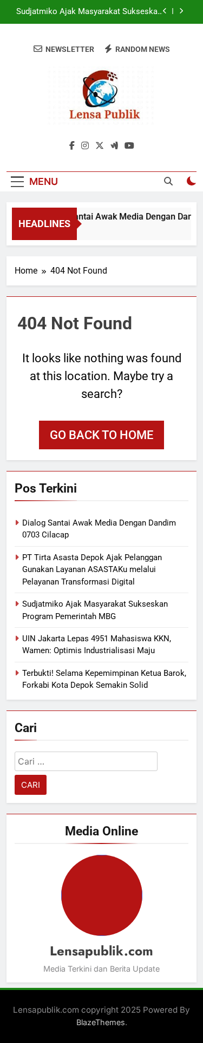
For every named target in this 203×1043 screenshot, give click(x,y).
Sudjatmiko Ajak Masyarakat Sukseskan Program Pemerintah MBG (89, 12)
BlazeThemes (100, 1022)
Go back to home (101, 435)
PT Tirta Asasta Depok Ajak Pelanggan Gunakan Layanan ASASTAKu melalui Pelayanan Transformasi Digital (92, 570)
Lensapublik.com (101, 950)
